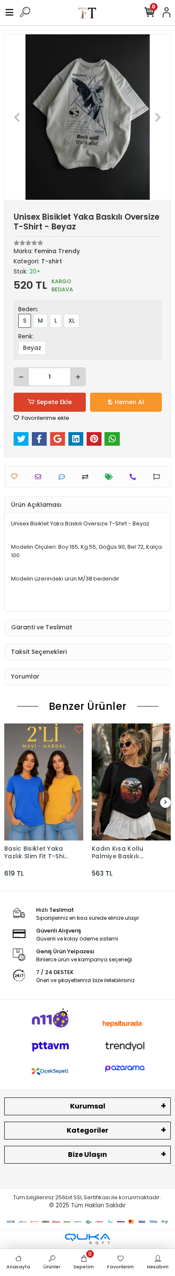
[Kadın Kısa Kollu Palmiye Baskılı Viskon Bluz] (131, 781)
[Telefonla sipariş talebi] (134, 477)
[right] (165, 802)
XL (71, 320)
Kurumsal (87, 1106)
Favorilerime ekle (44, 418)
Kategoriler (87, 1130)
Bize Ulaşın (87, 1154)
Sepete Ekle (54, 402)
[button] (17, 117)
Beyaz (32, 347)
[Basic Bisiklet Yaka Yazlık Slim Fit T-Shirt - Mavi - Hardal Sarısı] (43, 781)
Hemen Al (129, 402)
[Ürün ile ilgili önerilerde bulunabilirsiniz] (158, 477)
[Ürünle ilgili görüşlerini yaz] (63, 477)
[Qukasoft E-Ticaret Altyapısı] (87, 1239)
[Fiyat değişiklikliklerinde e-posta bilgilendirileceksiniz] (111, 477)
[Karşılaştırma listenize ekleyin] (87, 477)
